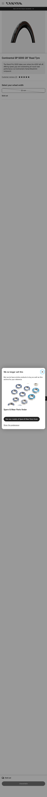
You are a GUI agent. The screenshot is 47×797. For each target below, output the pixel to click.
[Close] (42, 372)
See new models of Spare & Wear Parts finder (22, 419)
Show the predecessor (11, 425)
